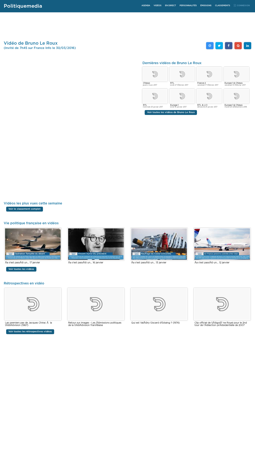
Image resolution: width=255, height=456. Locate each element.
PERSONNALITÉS (188, 6)
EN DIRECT (170, 6)
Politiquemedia (23, 6)
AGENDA (146, 6)
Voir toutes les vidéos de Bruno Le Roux (171, 112)
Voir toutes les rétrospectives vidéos (30, 331)
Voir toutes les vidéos (21, 269)
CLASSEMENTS (222, 6)
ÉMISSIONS (206, 6)
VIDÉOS (157, 6)
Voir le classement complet (24, 209)
